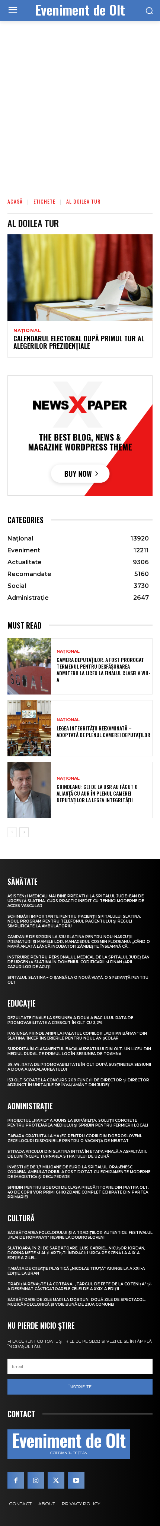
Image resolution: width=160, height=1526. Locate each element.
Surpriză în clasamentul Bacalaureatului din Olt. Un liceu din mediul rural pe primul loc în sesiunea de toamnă (79, 1051)
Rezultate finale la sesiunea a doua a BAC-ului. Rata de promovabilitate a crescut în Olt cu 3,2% (70, 1020)
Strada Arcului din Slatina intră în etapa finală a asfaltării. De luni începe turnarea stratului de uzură (77, 1154)
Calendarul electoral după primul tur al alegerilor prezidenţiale (78, 342)
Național (27, 330)
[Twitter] (56, 1480)
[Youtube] (76, 1480)
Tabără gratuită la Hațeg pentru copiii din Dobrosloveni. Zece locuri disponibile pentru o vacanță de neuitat (74, 1138)
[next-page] (24, 832)
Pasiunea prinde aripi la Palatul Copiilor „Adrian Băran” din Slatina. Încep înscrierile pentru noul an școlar (77, 1036)
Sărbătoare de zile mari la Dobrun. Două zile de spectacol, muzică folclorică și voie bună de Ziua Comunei (76, 1302)
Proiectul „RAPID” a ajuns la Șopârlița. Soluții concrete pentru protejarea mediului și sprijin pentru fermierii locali (77, 1123)
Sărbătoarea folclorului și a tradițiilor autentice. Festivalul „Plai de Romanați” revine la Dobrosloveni (80, 1235)
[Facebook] (15, 1480)
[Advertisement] (80, 104)
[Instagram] (36, 1480)
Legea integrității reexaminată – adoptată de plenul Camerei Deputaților (103, 731)
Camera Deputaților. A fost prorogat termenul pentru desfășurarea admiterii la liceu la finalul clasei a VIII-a (103, 670)
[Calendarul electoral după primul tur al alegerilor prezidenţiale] (80, 277)
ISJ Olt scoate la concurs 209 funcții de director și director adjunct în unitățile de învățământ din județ (78, 1082)
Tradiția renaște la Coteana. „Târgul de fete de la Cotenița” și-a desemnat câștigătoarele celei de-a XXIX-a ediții (79, 1286)
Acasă (15, 201)
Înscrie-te (80, 1386)
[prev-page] (12, 832)
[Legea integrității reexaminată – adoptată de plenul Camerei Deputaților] (29, 728)
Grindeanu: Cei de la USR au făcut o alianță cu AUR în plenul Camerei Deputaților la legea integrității (97, 793)
